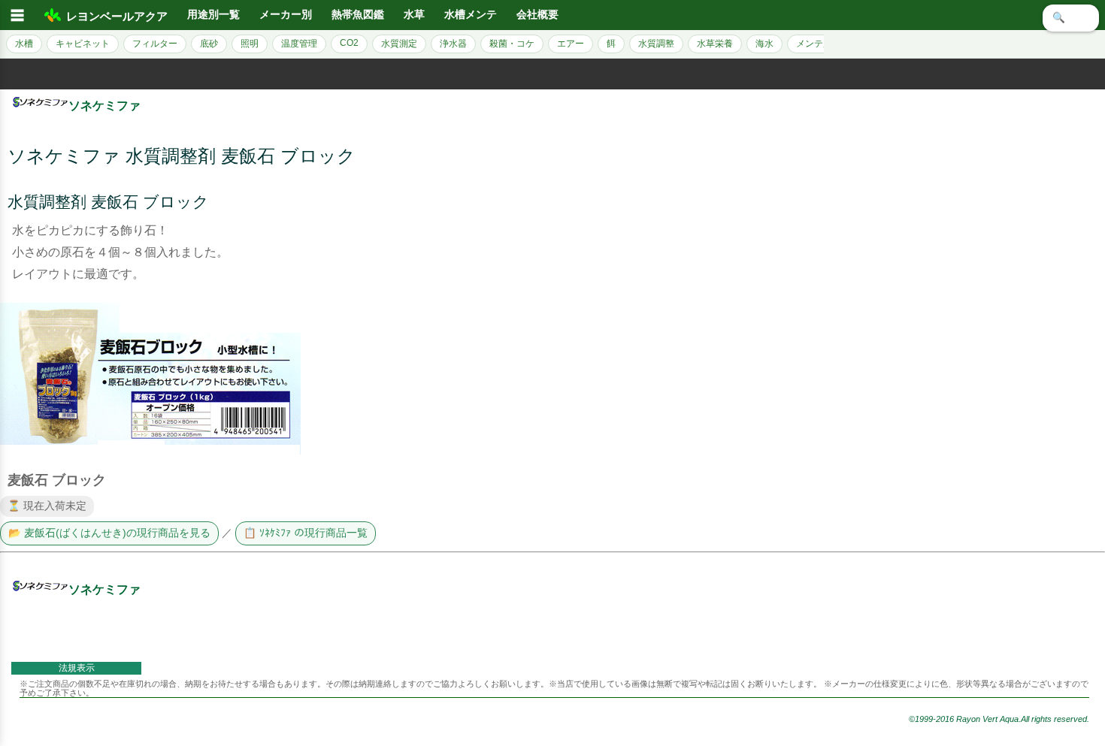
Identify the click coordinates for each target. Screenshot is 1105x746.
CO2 (349, 43)
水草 (414, 14)
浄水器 (453, 43)
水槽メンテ (470, 14)
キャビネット (83, 43)
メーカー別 (285, 14)
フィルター (154, 43)
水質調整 (656, 43)
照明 (250, 43)
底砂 (209, 43)
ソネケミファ (104, 105)
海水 (764, 43)
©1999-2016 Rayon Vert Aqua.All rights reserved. (999, 718)
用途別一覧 (213, 14)
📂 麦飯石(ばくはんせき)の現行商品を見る (109, 533)
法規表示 (77, 668)
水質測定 (399, 43)
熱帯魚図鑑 (358, 14)
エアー (570, 43)
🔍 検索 (1070, 17)
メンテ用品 (818, 43)
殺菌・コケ (511, 43)
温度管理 (299, 43)
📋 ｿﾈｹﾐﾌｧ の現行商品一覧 (306, 533)
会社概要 (537, 14)
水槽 (24, 43)
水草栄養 (715, 43)
